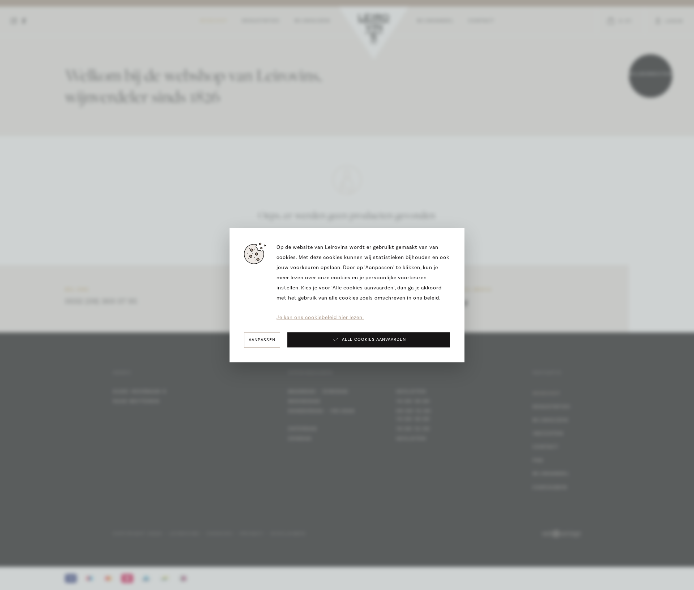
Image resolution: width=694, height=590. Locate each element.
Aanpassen (262, 340)
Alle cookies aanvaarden (374, 340)
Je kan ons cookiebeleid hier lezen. (320, 317)
